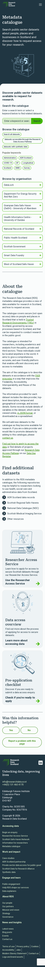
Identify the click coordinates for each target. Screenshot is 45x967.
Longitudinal (28, 163)
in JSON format (25, 413)
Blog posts (7, 932)
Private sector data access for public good (21, 865)
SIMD (17, 168)
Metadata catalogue (11, 846)
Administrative (10, 158)
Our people (7, 903)
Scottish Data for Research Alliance (18, 868)
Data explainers (9, 891)
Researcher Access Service (15, 836)
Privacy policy (23, 946)
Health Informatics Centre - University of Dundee (18, 218)
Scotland (7, 168)
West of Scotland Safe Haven (19, 264)
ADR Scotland (26, 158)
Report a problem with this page (22, 742)
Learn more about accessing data (16, 642)
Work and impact (11, 851)
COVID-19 (8, 163)
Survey (27, 168)
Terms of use (8, 946)
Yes (11, 730)
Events (5, 936)
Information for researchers (15, 843)
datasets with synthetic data (15, 147)
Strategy (6, 913)
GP (17, 163)
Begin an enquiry (9, 832)
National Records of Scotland (19, 228)
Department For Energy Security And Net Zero (20, 195)
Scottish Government (15, 246)
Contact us (7, 939)
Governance (7, 917)
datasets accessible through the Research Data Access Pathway (22, 140)
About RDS (8, 896)
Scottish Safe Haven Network (15, 839)
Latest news (8, 929)
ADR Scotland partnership (14, 861)
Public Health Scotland (15, 237)
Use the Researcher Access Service (17, 582)
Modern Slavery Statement (14, 953)
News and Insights (12, 922)
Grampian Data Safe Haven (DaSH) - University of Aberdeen (20, 207)
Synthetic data (8, 872)
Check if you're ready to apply (20, 699)
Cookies (35, 946)
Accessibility (8, 950)
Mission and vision (10, 910)
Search (37, 121)
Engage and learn (11, 877)
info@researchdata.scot (14, 781)
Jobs (18, 950)
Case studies (8, 858)
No (29, 730)
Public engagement (11, 884)
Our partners (8, 906)
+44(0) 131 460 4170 (13, 784)
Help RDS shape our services (15, 887)
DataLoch (9, 185)
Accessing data (10, 826)
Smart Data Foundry (14, 255)
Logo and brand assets (12, 957)
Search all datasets (12, 134)
